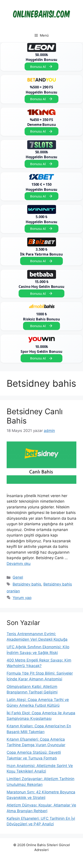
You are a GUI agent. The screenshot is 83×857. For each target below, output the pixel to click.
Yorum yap (22, 597)
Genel (18, 577)
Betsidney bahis (27, 584)
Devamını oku (19, 563)
